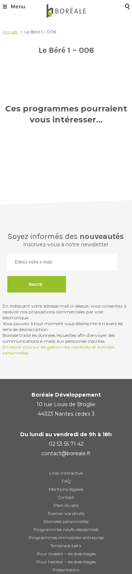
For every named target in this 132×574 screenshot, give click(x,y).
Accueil (11, 31)
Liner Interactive (66, 473)
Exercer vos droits (66, 513)
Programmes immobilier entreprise (66, 537)
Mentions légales (66, 489)
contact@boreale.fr (66, 453)
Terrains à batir (66, 545)
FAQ (66, 481)
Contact (66, 497)
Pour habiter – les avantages (66, 561)
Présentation (66, 570)
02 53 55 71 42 (66, 444)
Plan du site (66, 505)
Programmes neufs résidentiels (66, 529)
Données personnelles (66, 521)
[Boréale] (66, 11)
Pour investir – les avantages (66, 553)
